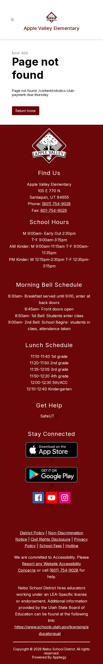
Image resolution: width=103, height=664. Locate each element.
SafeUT (47, 416)
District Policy (32, 532)
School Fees (50, 545)
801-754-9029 (53, 210)
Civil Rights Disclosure (50, 539)
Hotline (71, 545)
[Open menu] (12, 20)
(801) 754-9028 (56, 203)
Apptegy (60, 657)
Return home (26, 111)
